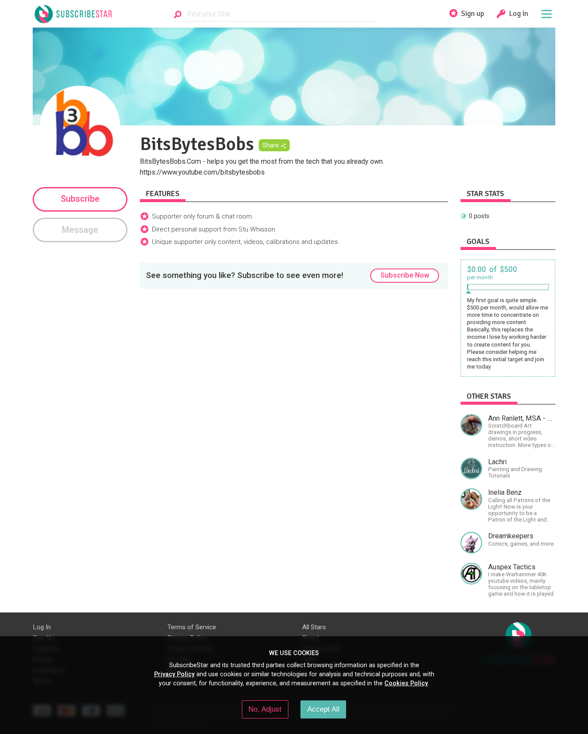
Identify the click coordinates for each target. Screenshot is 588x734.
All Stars (314, 627)
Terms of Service (191, 627)
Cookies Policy (406, 683)
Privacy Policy (174, 674)
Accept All (323, 709)
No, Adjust (265, 709)
